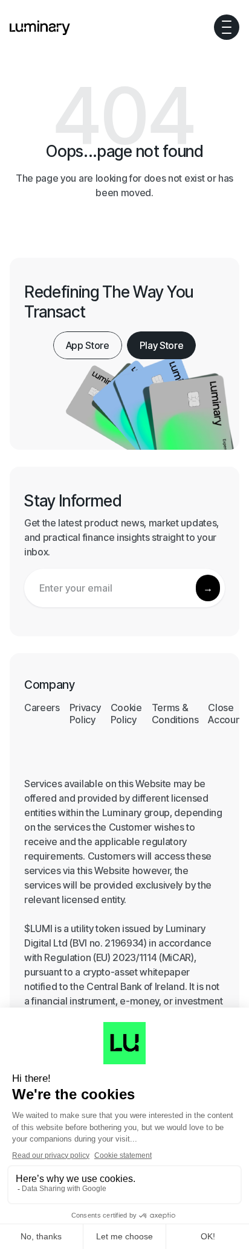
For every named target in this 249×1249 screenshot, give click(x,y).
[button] (226, 27)
